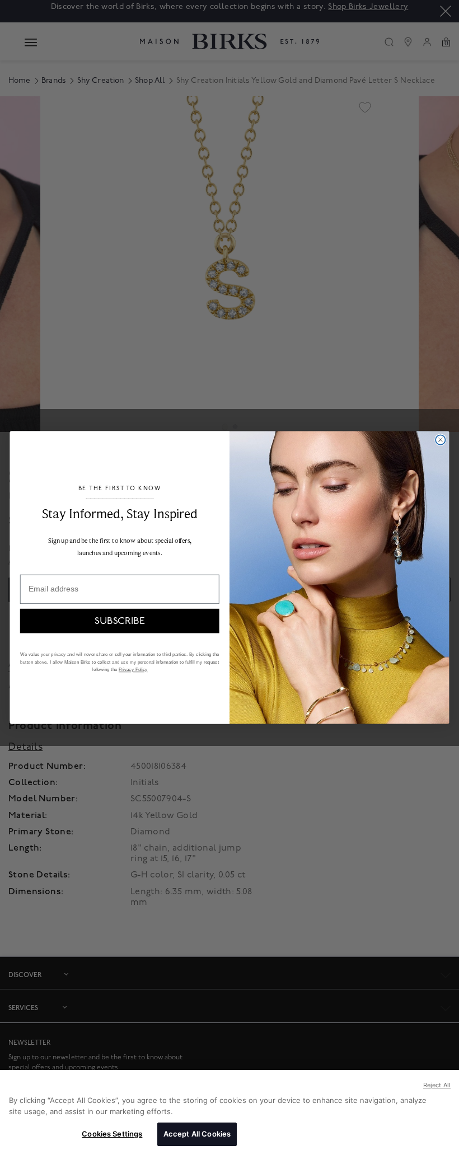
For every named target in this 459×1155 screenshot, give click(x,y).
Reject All (437, 1085)
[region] (229, 1112)
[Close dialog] (440, 439)
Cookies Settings (112, 1133)
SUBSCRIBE (119, 621)
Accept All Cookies (197, 1133)
